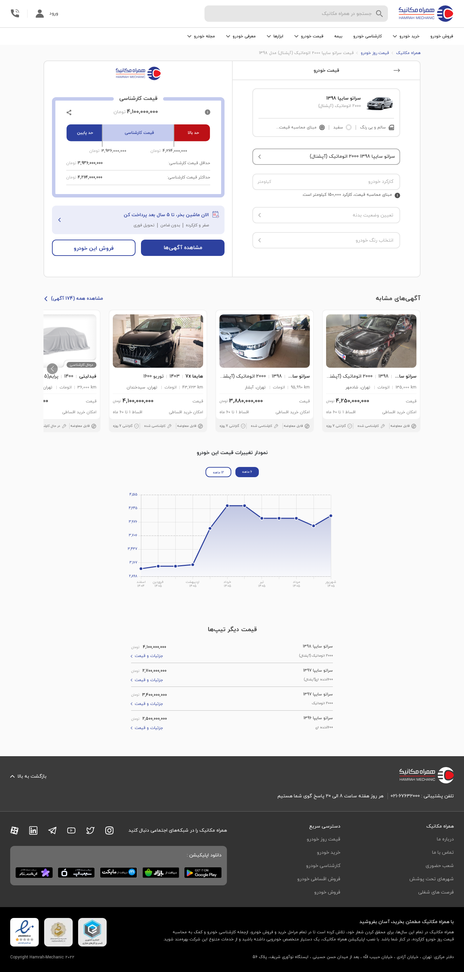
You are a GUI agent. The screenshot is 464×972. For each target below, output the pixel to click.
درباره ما (445, 839)
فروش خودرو (441, 36)
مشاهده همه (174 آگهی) (77, 298)
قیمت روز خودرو (323, 839)
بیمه (338, 36)
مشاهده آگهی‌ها (183, 247)
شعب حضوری (440, 866)
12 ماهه (218, 472)
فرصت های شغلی (436, 892)
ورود (53, 13)
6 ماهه (247, 471)
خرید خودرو (328, 852)
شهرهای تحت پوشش (431, 879)
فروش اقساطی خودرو (318, 879)
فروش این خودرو (94, 248)
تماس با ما (443, 852)
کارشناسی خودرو (367, 36)
